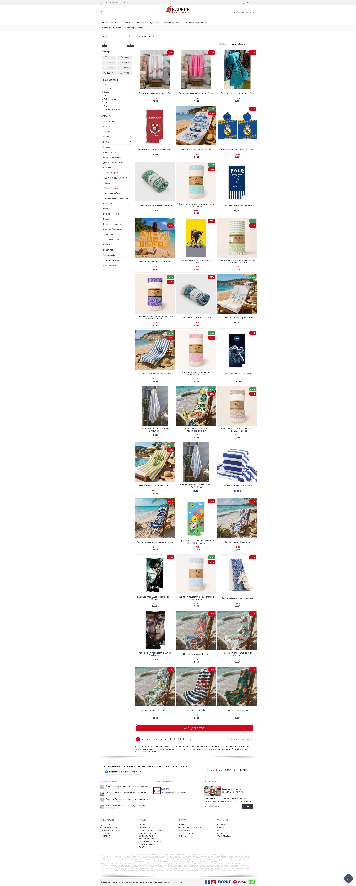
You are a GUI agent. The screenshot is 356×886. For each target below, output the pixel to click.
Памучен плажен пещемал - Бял (155, 93)
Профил (182, 825)
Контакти (105, 836)
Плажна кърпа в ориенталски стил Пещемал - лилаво (155, 317)
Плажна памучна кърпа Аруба (237, 317)
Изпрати (247, 806)
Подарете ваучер (186, 833)
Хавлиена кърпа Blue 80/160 (237, 485)
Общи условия (146, 836)
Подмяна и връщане (110, 830)
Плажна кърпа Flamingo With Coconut (237, 653)
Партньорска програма (150, 841)
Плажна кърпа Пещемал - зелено (155, 205)
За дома (112, 28)
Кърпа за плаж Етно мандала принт (155, 541)
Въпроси (104, 833)
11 (184, 739)
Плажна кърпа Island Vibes (154, 710)
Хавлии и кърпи (123, 28)
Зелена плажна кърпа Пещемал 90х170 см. (196, 485)
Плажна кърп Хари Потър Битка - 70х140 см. (154, 653)
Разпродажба (224, 836)
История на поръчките (189, 827)
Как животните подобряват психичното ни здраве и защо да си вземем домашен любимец (127, 792)
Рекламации (184, 830)
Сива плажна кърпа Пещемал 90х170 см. (155, 429)
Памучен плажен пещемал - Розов (196, 93)
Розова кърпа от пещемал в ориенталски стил (196, 373)
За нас (142, 825)
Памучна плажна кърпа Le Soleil (154, 261)
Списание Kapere (147, 844)
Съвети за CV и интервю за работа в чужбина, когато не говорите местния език (127, 799)
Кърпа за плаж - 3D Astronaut (237, 373)
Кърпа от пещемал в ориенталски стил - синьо (196, 597)
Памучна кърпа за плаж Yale (237, 205)
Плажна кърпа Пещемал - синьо (196, 317)
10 (179, 739)
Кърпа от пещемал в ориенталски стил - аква (196, 205)
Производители (147, 827)
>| (195, 739)
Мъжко (220, 827)
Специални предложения (151, 830)
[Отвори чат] (348, 878)
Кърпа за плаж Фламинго (237, 541)
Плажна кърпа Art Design (196, 654)
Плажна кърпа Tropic (237, 710)
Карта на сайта (146, 839)
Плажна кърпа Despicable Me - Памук (196, 261)
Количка (182, 836)
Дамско (221, 825)
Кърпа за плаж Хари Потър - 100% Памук (154, 597)
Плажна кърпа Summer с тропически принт (196, 429)
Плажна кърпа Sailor (196, 710)
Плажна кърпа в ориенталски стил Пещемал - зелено (237, 261)
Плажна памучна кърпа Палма (154, 485)
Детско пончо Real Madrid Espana (237, 149)
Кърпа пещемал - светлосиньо (237, 597)
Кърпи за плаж (137, 28)
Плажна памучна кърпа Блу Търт (155, 373)
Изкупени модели (148, 833)
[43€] (129, 42)
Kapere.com (112, 882)
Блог (141, 847)
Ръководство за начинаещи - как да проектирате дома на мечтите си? (127, 806)
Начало (104, 28)
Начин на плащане (109, 827)
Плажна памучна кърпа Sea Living (196, 149)
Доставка (105, 825)
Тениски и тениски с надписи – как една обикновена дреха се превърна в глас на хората (127, 786)
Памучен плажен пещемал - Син (237, 93)
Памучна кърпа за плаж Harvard (154, 149)
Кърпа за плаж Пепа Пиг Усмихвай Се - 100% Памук (196, 541)
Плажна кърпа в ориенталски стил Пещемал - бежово (237, 429)
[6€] (104, 42)
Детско (220, 830)
